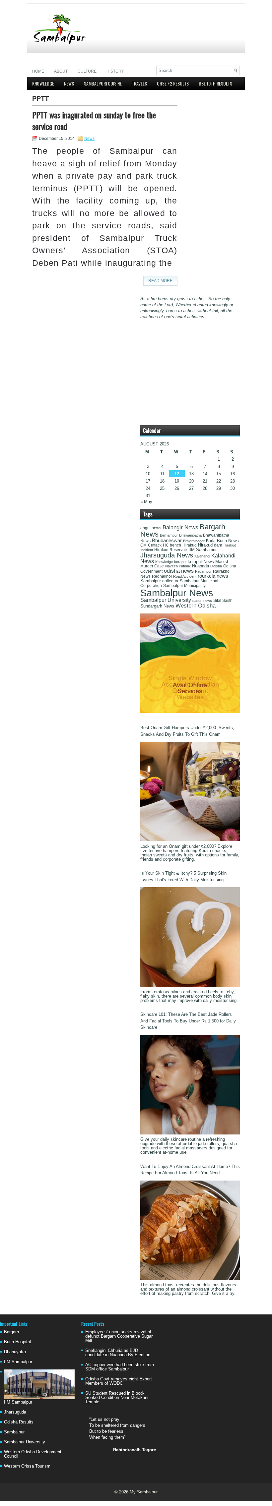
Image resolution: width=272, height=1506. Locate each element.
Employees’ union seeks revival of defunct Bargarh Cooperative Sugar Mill (119, 1336)
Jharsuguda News (166, 555)
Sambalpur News (176, 592)
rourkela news (213, 576)
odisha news (179, 571)
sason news (202, 601)
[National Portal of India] (190, 711)
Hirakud (189, 545)
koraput (180, 562)
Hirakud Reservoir (170, 550)
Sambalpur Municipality (184, 585)
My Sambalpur (144, 1491)
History (115, 71)
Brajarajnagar (194, 541)
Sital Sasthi (223, 601)
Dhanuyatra (15, 1351)
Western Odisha (195, 605)
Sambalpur (14, 1431)
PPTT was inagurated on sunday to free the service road (94, 120)
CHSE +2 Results (173, 83)
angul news (150, 528)
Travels (139, 83)
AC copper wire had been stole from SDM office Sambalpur (119, 1366)
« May (146, 501)
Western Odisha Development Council (32, 1454)
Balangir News (180, 527)
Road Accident (184, 576)
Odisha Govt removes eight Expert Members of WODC (118, 1381)
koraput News (201, 561)
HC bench (172, 545)
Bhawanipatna (190, 535)
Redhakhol (162, 576)
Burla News (228, 540)
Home (38, 71)
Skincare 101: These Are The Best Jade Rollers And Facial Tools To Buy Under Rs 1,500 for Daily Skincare (188, 1021)
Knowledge (43, 83)
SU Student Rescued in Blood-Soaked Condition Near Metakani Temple (116, 1397)
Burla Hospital (17, 1341)
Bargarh (11, 1331)
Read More (160, 280)
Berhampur (169, 535)
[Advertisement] (162, 55)
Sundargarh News (157, 606)
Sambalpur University (165, 600)
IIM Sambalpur (202, 550)
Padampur (203, 571)
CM (143, 545)
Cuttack (155, 545)
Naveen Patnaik (178, 566)
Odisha (216, 566)
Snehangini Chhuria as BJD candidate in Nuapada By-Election (117, 1352)
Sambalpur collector (159, 581)
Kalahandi (202, 556)
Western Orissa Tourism (27, 1466)
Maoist (221, 561)
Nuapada (200, 565)
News (69, 83)
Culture (87, 71)
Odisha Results (19, 1421)
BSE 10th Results (215, 83)
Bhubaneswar (167, 540)
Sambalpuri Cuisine (103, 83)
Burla (211, 541)
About (61, 71)
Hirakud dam (210, 545)
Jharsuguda (15, 1412)
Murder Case (152, 566)
